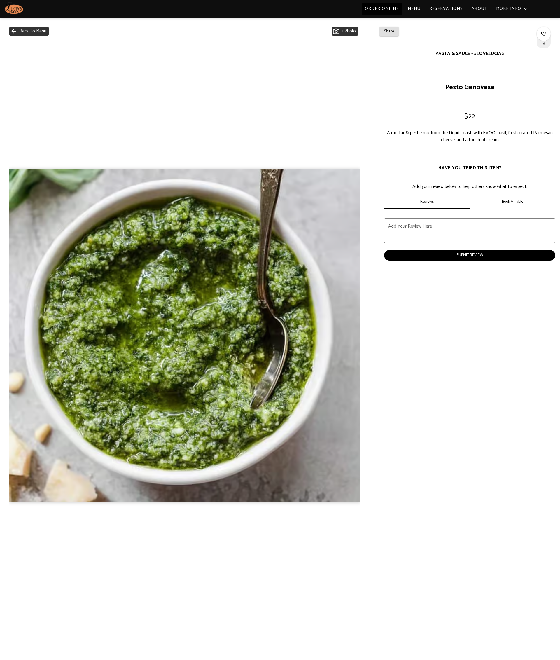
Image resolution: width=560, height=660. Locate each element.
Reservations (446, 8)
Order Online (382, 8)
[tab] (427, 202)
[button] (512, 9)
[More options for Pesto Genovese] (544, 34)
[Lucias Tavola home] (31, 8)
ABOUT (479, 8)
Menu (414, 8)
